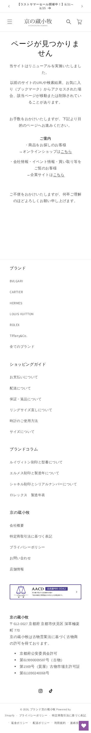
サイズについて (22, 431)
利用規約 (60, 723)
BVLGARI (16, 281)
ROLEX (15, 325)
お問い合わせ (20, 558)
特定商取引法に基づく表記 (31, 536)
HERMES (16, 303)
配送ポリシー (41, 723)
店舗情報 (17, 569)
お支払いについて (24, 377)
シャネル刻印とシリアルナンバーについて (43, 484)
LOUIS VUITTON (22, 314)
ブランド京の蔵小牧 (43, 709)
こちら (66, 151)
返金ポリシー (19, 723)
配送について (20, 388)
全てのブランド (22, 346)
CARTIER (16, 292)
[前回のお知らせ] (9, 6)
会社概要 (17, 525)
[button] (9, 21)
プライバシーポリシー (27, 547)
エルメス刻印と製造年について (34, 473)
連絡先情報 (77, 723)
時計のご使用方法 (24, 421)
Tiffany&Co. (18, 336)
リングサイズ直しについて (31, 410)
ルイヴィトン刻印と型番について (36, 462)
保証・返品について (25, 399)
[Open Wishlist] (84, 726)
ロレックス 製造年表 (27, 495)
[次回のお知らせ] (82, 6)
